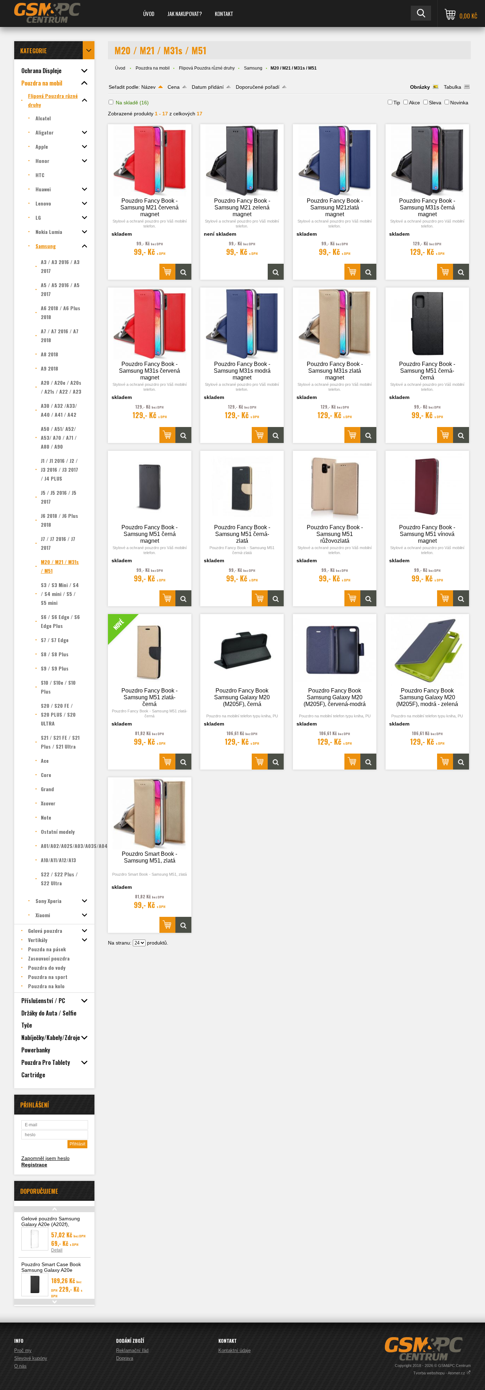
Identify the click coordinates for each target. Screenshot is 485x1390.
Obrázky (420, 87)
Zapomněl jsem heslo (45, 1158)
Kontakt (224, 13)
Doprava (124, 1358)
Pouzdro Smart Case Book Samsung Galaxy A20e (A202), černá (51, 1270)
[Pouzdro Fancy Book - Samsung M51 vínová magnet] (427, 487)
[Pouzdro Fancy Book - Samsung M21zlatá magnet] (334, 160)
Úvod (148, 13)
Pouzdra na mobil (153, 68)
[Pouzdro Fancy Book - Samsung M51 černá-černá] (427, 324)
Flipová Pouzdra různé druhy (207, 68)
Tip (396, 102)
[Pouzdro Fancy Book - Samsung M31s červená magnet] (149, 324)
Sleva (435, 102)
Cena (174, 87)
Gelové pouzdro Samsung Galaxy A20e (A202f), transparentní (50, 1224)
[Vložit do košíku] (167, 272)
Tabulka (452, 87)
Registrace (34, 1164)
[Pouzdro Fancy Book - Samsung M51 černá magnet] (149, 487)
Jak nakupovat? (184, 13)
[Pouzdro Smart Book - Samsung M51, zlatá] (149, 813)
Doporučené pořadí (257, 87)
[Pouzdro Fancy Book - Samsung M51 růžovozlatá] (334, 487)
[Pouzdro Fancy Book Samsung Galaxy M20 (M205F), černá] (242, 650)
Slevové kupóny (30, 1358)
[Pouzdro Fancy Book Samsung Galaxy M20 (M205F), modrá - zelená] (427, 650)
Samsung (253, 68)
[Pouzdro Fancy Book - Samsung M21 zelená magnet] (242, 160)
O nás (20, 1366)
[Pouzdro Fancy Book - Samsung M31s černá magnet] (427, 160)
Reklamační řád (132, 1350)
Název (148, 87)
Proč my (23, 1350)
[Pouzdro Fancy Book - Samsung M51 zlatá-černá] (183, 762)
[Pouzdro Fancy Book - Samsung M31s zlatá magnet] (334, 324)
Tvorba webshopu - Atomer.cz (439, 1373)
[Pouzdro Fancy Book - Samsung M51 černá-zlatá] (242, 487)
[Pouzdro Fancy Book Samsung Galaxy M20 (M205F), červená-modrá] (334, 650)
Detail (56, 1250)
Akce (414, 102)
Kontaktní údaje (234, 1350)
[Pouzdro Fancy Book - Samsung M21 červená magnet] (149, 160)
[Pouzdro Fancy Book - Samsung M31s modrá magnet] (242, 324)
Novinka (459, 102)
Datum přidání (208, 87)
